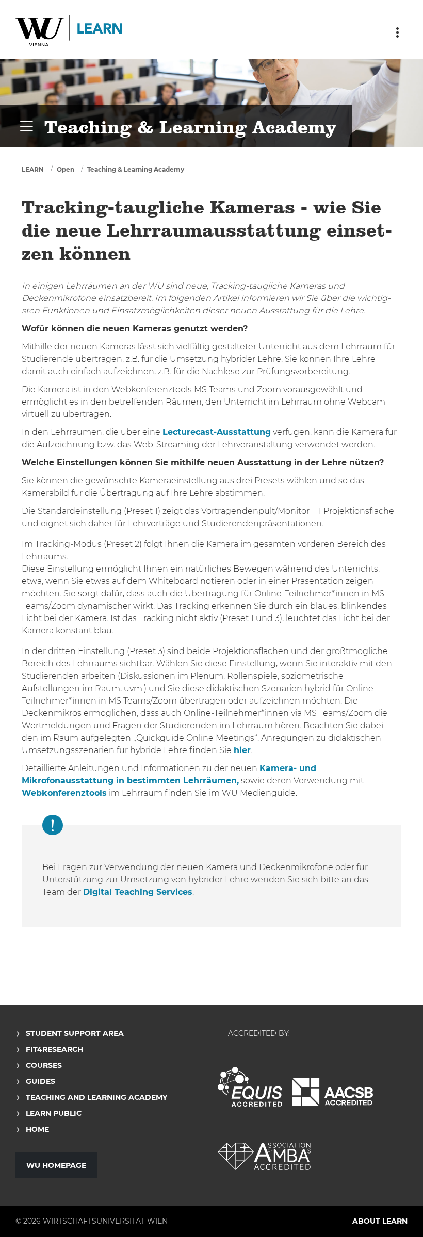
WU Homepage (56, 1165)
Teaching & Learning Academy (135, 169)
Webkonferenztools (64, 793)
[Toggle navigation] (397, 32)
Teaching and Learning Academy (96, 1097)
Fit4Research (54, 1049)
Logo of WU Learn (69, 32)
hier (242, 750)
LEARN (33, 169)
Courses (44, 1065)
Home (37, 1129)
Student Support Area (75, 1033)
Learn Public (54, 1113)
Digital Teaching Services (137, 892)
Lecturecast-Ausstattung (216, 432)
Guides (40, 1081)
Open (65, 169)
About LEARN (380, 1221)
